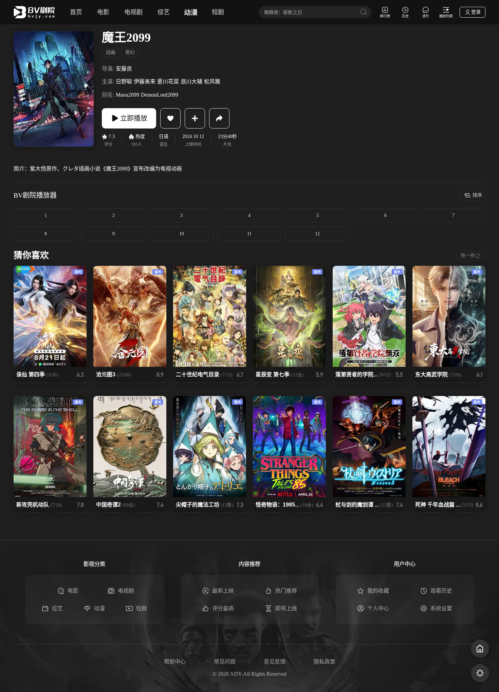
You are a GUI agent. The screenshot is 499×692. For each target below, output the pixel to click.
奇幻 (130, 52)
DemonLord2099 (159, 95)
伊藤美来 (144, 81)
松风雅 (212, 81)
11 (249, 233)
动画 (110, 52)
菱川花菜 (168, 81)
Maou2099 (127, 95)
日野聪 (124, 81)
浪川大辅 (191, 81)
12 (317, 233)
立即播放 (133, 118)
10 (181, 233)
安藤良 (124, 69)
